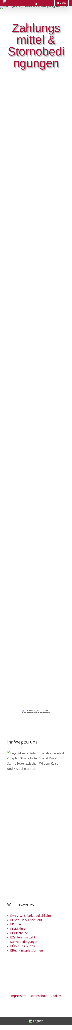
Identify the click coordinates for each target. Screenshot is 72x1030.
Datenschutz (38, 996)
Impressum (18, 996)
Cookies (56, 996)
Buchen (61, 3)
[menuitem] (36, 1021)
